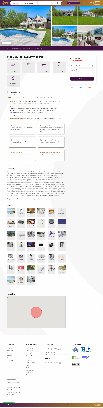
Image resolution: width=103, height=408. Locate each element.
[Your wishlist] (91, 3)
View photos (6, 43)
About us (9, 348)
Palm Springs (29, 355)
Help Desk (10, 350)
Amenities (35, 48)
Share (74, 87)
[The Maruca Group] (5, 3)
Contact (9, 358)
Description (26, 48)
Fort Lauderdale (30, 375)
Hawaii (28, 358)
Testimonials (10, 360)
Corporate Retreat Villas (13, 392)
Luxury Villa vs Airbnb (13, 382)
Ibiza (27, 367)
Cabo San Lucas (30, 362)
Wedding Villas (11, 395)
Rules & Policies (16, 48)
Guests (55, 3)
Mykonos (28, 372)
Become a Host (74, 3)
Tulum (28, 365)
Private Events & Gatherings (15, 390)
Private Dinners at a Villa (14, 387)
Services (9, 355)
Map (41, 48)
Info (8, 48)
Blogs (8, 353)
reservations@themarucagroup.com (57, 354)
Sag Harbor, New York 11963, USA (18, 59)
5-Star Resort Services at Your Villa (16, 385)
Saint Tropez (29, 370)
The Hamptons (30, 350)
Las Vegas (29, 360)
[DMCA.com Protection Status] (76, 364)
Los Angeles (29, 353)
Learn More (66, 405)
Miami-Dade (29, 348)
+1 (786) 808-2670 (52, 352)
